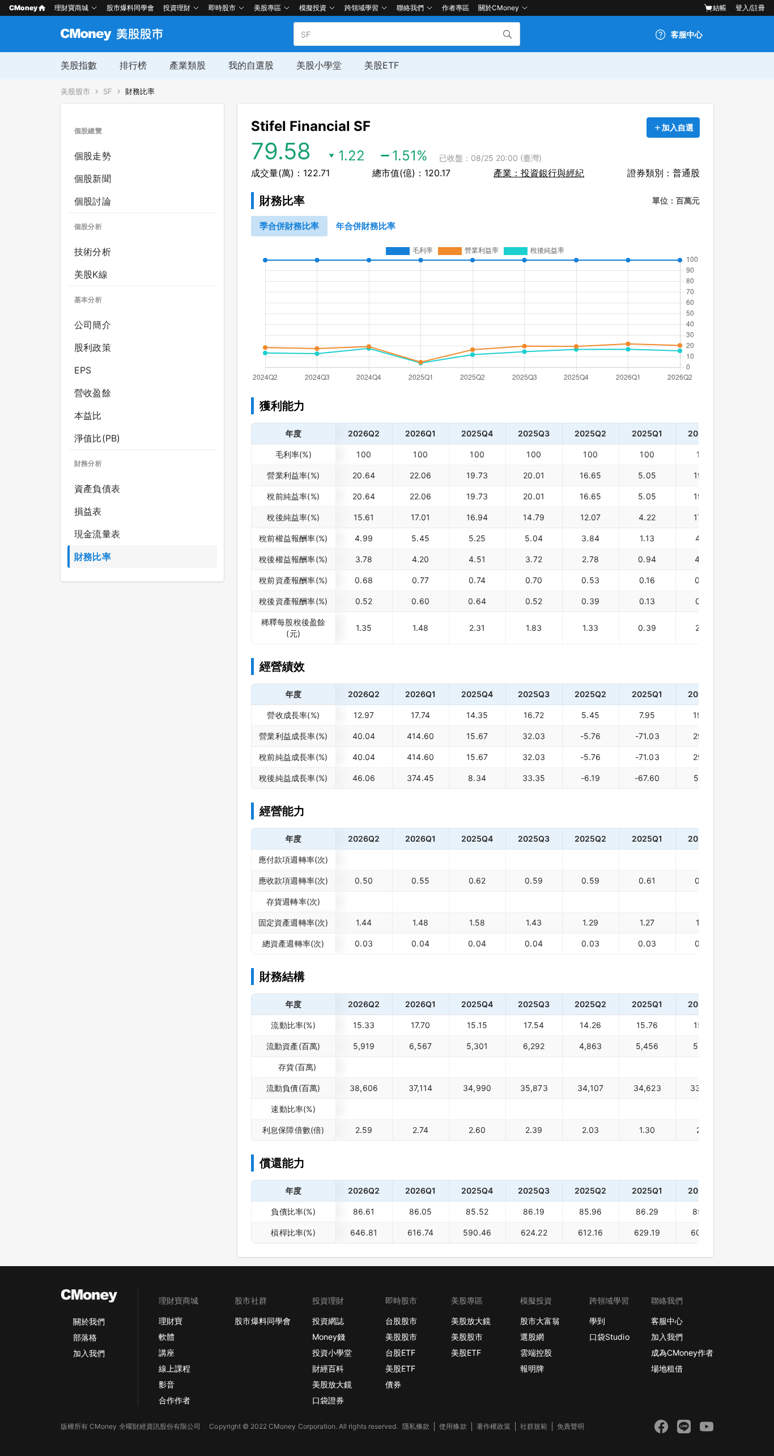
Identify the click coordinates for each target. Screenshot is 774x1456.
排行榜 (133, 65)
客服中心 (667, 1321)
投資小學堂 (332, 1352)
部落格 (85, 1337)
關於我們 (89, 1321)
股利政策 (92, 347)
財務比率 (140, 91)
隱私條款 (415, 1426)
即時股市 (222, 7)
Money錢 (328, 1337)
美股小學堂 (319, 65)
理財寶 (170, 1321)
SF (107, 91)
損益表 (88, 511)
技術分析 (92, 251)
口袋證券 (328, 1400)
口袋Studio (609, 1337)
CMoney (23, 7)
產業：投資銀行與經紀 (539, 173)
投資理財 (176, 7)
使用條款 (452, 1426)
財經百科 (328, 1368)
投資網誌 (328, 1321)
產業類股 (187, 65)
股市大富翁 (540, 1321)
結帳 (719, 7)
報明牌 (532, 1368)
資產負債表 (97, 488)
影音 (167, 1384)
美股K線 (91, 274)
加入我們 (89, 1353)
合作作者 (174, 1400)
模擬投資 (312, 7)
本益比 (88, 415)
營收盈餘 (92, 392)
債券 (393, 1384)
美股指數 (79, 65)
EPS (83, 370)
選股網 (532, 1337)
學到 (597, 1321)
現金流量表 (97, 534)
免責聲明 (570, 1426)
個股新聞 (92, 178)
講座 (167, 1352)
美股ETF (381, 65)
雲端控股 (536, 1352)
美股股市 (75, 91)
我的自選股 (251, 65)
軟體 (167, 1337)
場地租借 (667, 1368)
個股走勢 (92, 156)
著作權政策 (494, 1426)
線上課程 (174, 1368)
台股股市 (401, 1321)
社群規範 (533, 1426)
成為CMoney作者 (682, 1352)
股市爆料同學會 (130, 7)
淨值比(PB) (97, 438)
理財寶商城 (71, 7)
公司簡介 (92, 324)
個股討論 (92, 201)
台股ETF (400, 1352)
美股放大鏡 (332, 1384)
